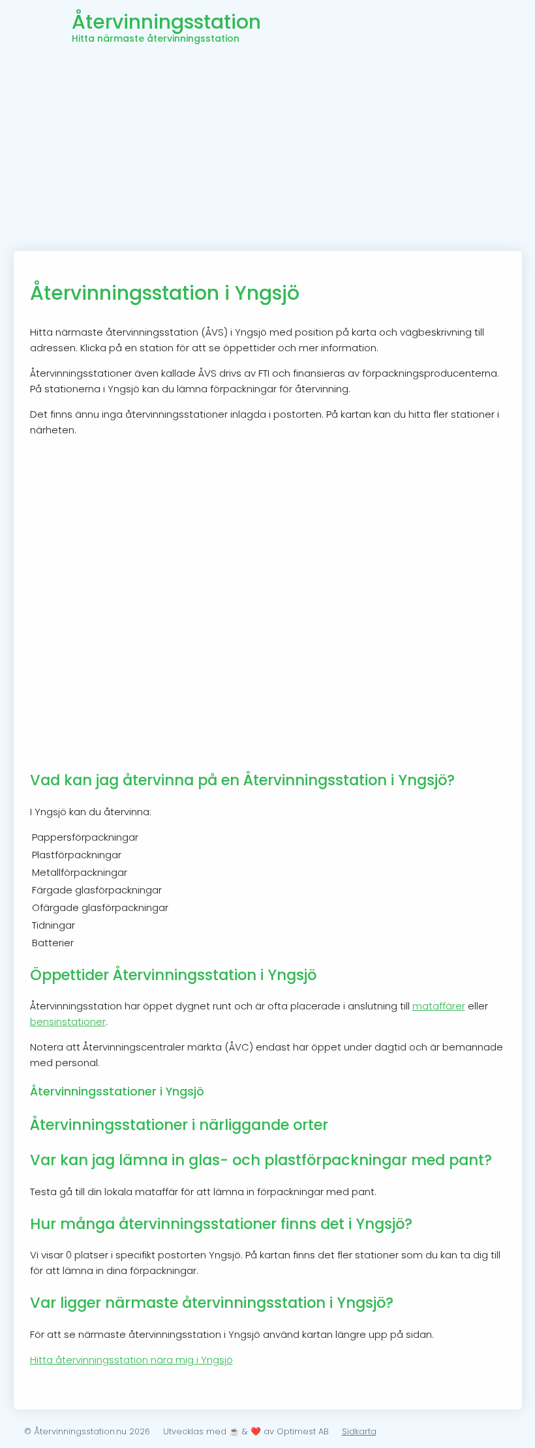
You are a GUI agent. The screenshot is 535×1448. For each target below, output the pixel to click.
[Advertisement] (268, 153)
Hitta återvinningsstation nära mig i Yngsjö (131, 1360)
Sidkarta (359, 1431)
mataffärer (438, 1006)
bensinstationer (68, 1021)
